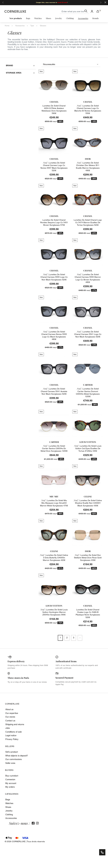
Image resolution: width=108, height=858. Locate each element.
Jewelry (9, 811)
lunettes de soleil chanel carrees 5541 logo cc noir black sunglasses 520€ (87, 334)
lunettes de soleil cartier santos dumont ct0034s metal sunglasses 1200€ (88, 393)
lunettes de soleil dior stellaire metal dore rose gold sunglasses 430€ (88, 557)
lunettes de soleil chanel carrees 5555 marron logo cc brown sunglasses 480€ (88, 278)
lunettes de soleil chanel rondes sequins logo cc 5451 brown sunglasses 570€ (54, 222)
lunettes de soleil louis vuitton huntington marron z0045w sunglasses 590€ (54, 612)
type (32, 26)
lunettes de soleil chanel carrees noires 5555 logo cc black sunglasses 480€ (54, 335)
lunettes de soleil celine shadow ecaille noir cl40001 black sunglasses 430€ (88, 503)
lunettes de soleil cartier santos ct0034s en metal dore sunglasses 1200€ (54, 448)
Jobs (7, 728)
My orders (10, 787)
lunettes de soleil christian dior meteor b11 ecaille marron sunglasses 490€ (88, 167)
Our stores (10, 717)
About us (9, 709)
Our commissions (13, 759)
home (7, 26)
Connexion (10, 779)
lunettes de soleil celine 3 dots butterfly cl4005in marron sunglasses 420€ (54, 557)
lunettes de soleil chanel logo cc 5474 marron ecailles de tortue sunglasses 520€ (88, 222)
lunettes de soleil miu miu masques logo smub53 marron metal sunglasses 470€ (54, 503)
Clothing (9, 814)
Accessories (11, 818)
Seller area (10, 763)
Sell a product (11, 752)
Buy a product (11, 775)
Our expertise (11, 713)
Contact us (10, 720)
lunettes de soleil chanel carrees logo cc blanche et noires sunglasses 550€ (87, 110)
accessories (20, 26)
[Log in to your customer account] (92, 11)
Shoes (8, 807)
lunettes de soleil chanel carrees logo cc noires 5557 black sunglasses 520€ (54, 167)
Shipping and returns (14, 724)
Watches (9, 803)
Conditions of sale (13, 732)
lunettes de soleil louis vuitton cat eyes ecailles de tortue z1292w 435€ (87, 448)
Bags (7, 799)
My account (10, 783)
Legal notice (10, 735)
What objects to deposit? (16, 755)
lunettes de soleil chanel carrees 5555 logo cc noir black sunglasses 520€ (54, 277)
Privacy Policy (11, 739)
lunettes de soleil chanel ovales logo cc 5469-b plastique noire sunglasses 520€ (88, 613)
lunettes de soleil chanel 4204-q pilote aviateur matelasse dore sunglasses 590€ (54, 110)
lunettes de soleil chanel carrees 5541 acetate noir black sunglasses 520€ (54, 391)
